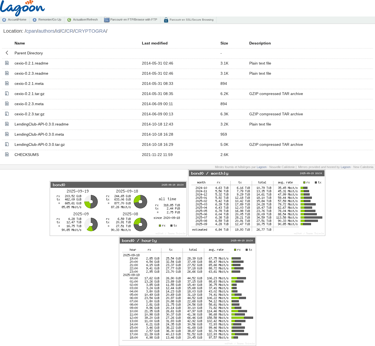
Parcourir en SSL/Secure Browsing (191, 19)
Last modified (155, 43)
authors (46, 31)
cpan (31, 31)
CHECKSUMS (27, 154)
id (58, 31)
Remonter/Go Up (49, 19)
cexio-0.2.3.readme (31, 73)
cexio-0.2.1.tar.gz (29, 93)
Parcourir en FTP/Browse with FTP (133, 19)
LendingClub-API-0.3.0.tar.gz (40, 144)
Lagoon (262, 167)
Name (20, 43)
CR (69, 31)
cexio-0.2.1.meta (29, 83)
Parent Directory (29, 53)
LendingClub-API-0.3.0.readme (42, 124)
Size (224, 43)
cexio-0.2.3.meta (29, 104)
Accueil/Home (17, 19)
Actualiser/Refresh (85, 19)
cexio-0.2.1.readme (31, 63)
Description (260, 43)
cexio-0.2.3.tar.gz (29, 114)
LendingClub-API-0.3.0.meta (39, 134)
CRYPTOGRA (90, 31)
